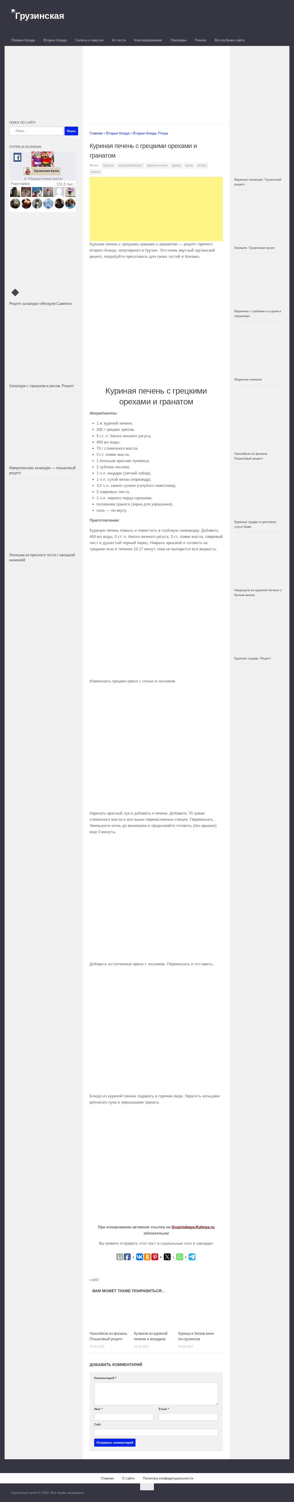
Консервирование (148, 40)
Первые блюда (23, 40)
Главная (96, 133)
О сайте (128, 1478)
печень (201, 165)
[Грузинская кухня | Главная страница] (43, 17)
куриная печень (157, 165)
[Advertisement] (156, 83)
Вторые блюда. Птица (150, 133)
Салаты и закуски (89, 40)
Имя (98, 1409)
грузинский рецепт (130, 165)
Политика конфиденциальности (168, 1478)
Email (164, 1409)
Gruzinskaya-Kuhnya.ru (193, 1227)
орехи (189, 165)
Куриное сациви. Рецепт (252, 658)
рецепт (96, 171)
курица (176, 165)
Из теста (119, 40)
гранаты (108, 165)
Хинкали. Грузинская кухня (254, 248)
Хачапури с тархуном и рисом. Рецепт (41, 386)
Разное (200, 40)
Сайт (97, 1424)
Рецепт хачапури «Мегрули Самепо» (40, 304)
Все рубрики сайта (229, 40)
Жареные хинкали (248, 379)
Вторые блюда (55, 40)
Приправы (178, 40)
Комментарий (105, 1378)
